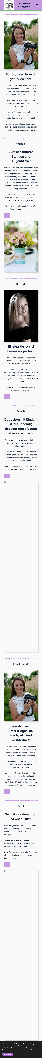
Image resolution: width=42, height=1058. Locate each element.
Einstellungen (12, 1048)
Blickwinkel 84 (25, 4)
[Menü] (37, 5)
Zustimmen (7, 1054)
